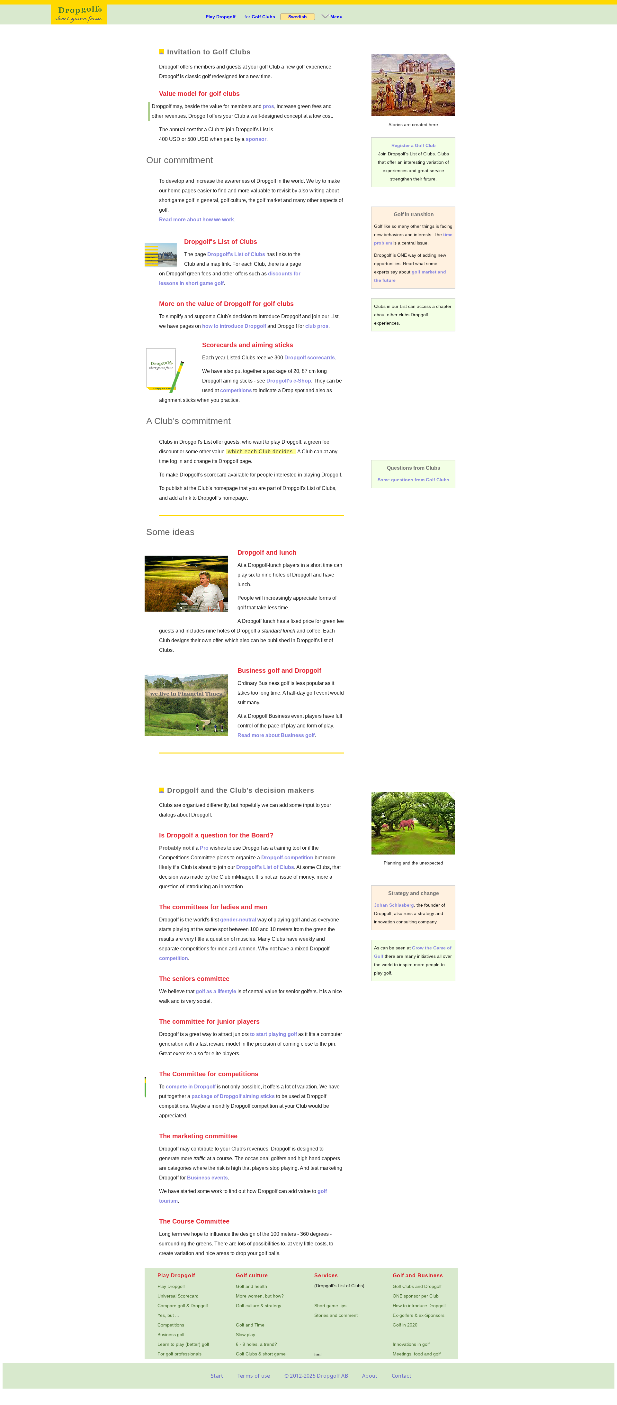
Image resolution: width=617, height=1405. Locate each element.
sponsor (256, 139)
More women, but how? (260, 1296)
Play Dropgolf (221, 16)
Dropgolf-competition (287, 857)
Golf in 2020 (405, 1324)
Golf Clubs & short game (261, 1353)
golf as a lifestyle (216, 991)
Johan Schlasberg (394, 905)
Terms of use (253, 1375)
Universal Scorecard (178, 1296)
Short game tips (330, 1305)
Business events (207, 1177)
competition (173, 958)
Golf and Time (250, 1324)
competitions (236, 390)
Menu (336, 16)
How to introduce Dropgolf (419, 1305)
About (370, 1375)
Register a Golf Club (413, 145)
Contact (401, 1375)
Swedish (297, 16)
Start (217, 1375)
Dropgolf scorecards (309, 357)
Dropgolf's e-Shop (288, 381)
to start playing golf (273, 1034)
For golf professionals (179, 1353)
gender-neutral (238, 919)
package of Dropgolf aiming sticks (233, 1096)
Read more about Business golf (276, 735)
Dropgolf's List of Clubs (236, 254)
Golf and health (251, 1286)
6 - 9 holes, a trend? (256, 1344)
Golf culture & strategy (258, 1305)
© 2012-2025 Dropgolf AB (316, 1375)
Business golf (170, 1334)
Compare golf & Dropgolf (182, 1305)
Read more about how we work (196, 219)
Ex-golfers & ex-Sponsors (418, 1315)
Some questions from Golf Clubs (413, 479)
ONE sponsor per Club (416, 1296)
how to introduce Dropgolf (234, 326)
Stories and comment (336, 1315)
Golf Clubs (260, 16)
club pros (316, 326)
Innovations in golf (411, 1344)
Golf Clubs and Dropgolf (417, 1286)
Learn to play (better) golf (183, 1344)
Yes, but (165, 1315)
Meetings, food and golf (417, 1353)
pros (268, 106)
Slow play (245, 1334)
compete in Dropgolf (191, 1086)
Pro (204, 848)
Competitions (170, 1324)
